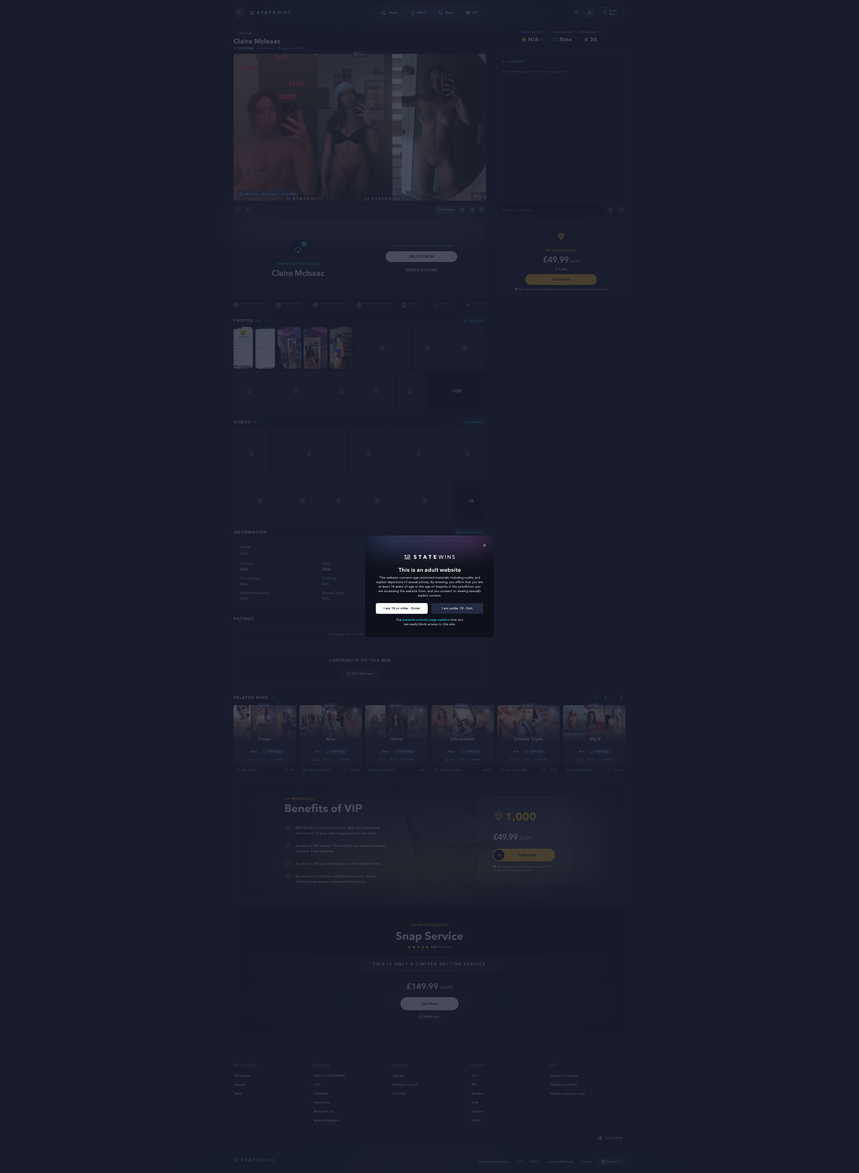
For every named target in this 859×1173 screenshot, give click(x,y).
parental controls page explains (426, 620)
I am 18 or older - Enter (402, 608)
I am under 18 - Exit (457, 608)
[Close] (485, 545)
